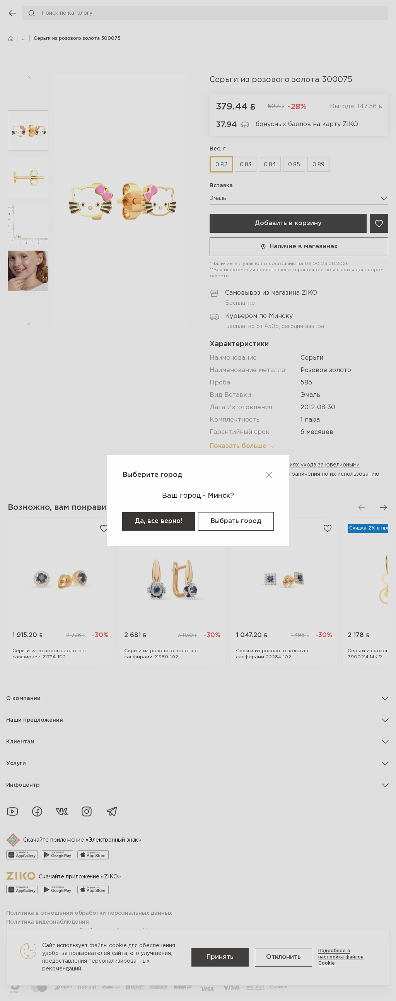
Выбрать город (236, 521)
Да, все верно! (158, 521)
